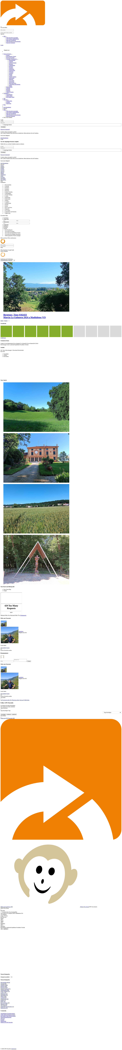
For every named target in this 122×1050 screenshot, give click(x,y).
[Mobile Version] (3, 338)
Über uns (5, 99)
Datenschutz (3, 1021)
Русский (3, 177)
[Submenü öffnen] (11, 54)
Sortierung (10, 259)
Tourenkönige (9, 94)
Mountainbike (12, 60)
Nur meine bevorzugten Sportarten (12, 234)
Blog (4, 104)
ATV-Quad (11, 80)
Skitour (6, 200)
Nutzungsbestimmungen (6, 1017)
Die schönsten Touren (11, 56)
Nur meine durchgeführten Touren (12, 232)
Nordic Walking (12, 76)
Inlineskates (11, 78)
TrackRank (5, 218)
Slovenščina (3, 179)
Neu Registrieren (7, 107)
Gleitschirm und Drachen (14, 84)
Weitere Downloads (84, 906)
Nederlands (3, 174)
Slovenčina (3, 178)
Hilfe (4, 36)
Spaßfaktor (5, 226)
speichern (14, 714)
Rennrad (11, 64)
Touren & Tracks (7, 54)
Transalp (11, 61)
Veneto (5, 320)
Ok (1, 928)
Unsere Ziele (9, 101)
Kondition (5, 227)
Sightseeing (11, 81)
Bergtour (11, 66)
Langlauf (11, 73)
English (2, 168)
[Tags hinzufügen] (61, 712)
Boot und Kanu (12, 83)
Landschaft (5, 224)
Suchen (8, 55)
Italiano (2, 173)
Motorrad (11, 79)
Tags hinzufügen (4, 710)
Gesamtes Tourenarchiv (11, 59)
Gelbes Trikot (9, 95)
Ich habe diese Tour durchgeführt (9, 912)
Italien (2, 320)
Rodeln (10, 74)
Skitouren (11, 71)
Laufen (10, 75)
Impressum (8, 103)
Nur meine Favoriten (9, 231)
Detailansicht (23, 615)
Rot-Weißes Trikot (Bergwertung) (8, 1016)
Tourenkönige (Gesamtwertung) (8, 1013)
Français (2, 171)
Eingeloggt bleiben (7, 124)
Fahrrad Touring (12, 62)
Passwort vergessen (10, 42)
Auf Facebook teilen (5, 700)
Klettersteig (11, 69)
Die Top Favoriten (10, 57)
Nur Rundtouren (8, 230)
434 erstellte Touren (5, 647)
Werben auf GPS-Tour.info (7, 1022)
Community (6, 93)
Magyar (2, 172)
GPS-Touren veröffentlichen (12, 39)
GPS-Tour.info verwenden (12, 37)
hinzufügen (3, 714)
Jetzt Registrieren (4, 138)
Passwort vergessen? (5, 129)
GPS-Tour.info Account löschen (13, 41)
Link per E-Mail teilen (24, 700)
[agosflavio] (9, 632)
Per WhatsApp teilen (14, 700)
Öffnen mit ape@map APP (7, 906)
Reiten (10, 85)
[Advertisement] (61, 368)
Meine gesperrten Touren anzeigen (12, 235)
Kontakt (8, 102)
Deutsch (2, 167)
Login (2, 45)
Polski (2, 176)
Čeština (2, 165)
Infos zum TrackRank (11, 40)
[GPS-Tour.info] (61, 25)
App (4, 98)
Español (2, 169)
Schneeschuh (12, 70)
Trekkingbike (12, 65)
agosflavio (21, 631)
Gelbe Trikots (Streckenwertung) (8, 1014)
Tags (9, 710)
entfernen (9, 714)
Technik (5, 228)
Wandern (11, 67)
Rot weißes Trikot (10, 97)
